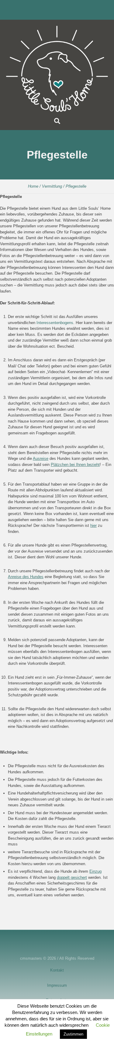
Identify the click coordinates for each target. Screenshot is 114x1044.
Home (33, 186)
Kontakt (57, 970)
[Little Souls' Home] (57, 69)
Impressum (57, 985)
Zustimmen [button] (73, 1034)
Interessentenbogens (54, 322)
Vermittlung (52, 186)
